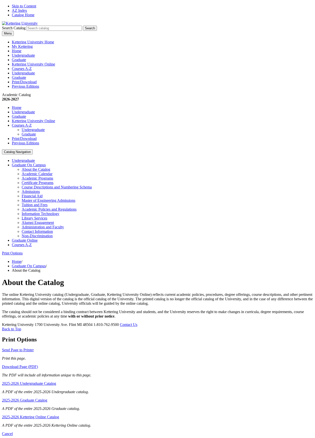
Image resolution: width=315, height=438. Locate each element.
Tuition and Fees (34, 205)
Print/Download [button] (24, 82)
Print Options (12, 253)
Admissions (31, 191)
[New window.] (20, 23)
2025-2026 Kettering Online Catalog (30, 417)
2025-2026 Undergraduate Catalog (29, 383)
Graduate (19, 60)
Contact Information (37, 231)
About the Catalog (36, 169)
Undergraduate (23, 55)
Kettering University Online (33, 64)
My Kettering (22, 46)
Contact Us (128, 324)
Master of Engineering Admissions (48, 200)
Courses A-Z (22, 69)
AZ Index (19, 10)
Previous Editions (25, 86)
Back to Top (11, 329)
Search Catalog (14, 28)
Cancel (7, 434)
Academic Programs (37, 178)
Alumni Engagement (38, 222)
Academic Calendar (37, 174)
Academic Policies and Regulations (49, 209)
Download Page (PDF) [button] (20, 367)
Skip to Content (24, 6)
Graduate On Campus (29, 165)
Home (16, 51)
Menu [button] (8, 33)
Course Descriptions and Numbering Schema (57, 187)
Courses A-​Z (22, 245)
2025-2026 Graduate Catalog (24, 400)
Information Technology (40, 214)
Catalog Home (23, 15)
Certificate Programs (37, 183)
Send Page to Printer (18, 350)
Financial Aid (32, 196)
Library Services (34, 218)
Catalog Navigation (17, 152)
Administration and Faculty (43, 227)
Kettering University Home (33, 42)
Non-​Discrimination (37, 236)
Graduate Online (25, 240)
